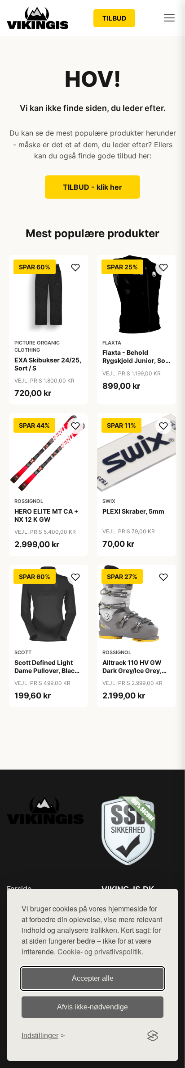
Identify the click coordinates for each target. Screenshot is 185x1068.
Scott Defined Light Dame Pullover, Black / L (48, 670)
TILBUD (114, 18)
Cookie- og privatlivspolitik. (100, 951)
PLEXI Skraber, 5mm (133, 511)
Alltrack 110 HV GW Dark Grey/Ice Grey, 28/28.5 (132, 670)
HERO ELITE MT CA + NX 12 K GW (46, 515)
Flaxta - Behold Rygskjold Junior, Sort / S (136, 360)
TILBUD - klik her (92, 187)
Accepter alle (93, 978)
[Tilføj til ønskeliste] (75, 268)
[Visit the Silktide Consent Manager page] (152, 1036)
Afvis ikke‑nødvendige (92, 1007)
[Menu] (169, 18)
